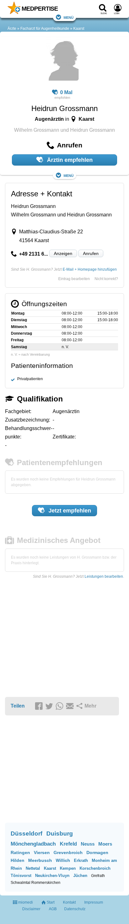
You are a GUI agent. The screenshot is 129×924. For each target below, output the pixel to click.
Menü (69, 17)
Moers (105, 844)
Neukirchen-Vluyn (52, 875)
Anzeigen (63, 253)
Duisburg (59, 833)
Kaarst (78, 28)
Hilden (17, 860)
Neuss (88, 844)
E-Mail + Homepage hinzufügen (90, 269)
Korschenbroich (95, 868)
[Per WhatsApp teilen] (60, 706)
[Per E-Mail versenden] (70, 706)
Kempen (68, 868)
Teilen (18, 706)
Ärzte (12, 28)
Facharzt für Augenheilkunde (44, 28)
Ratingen (20, 852)
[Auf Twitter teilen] (50, 706)
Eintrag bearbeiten (74, 279)
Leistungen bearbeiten (104, 576)
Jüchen (80, 875)
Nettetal (33, 868)
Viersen (42, 852)
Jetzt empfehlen (69, 510)
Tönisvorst (21, 875)
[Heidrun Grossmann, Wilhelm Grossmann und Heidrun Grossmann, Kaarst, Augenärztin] (62, 59)
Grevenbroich (68, 852)
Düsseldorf (26, 833)
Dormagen (97, 852)
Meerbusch (40, 860)
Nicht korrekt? (106, 279)
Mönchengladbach (33, 844)
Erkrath (81, 860)
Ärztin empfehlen (69, 160)
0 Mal (66, 92)
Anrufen (91, 253)
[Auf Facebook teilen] (39, 706)
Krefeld (68, 844)
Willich (63, 860)
